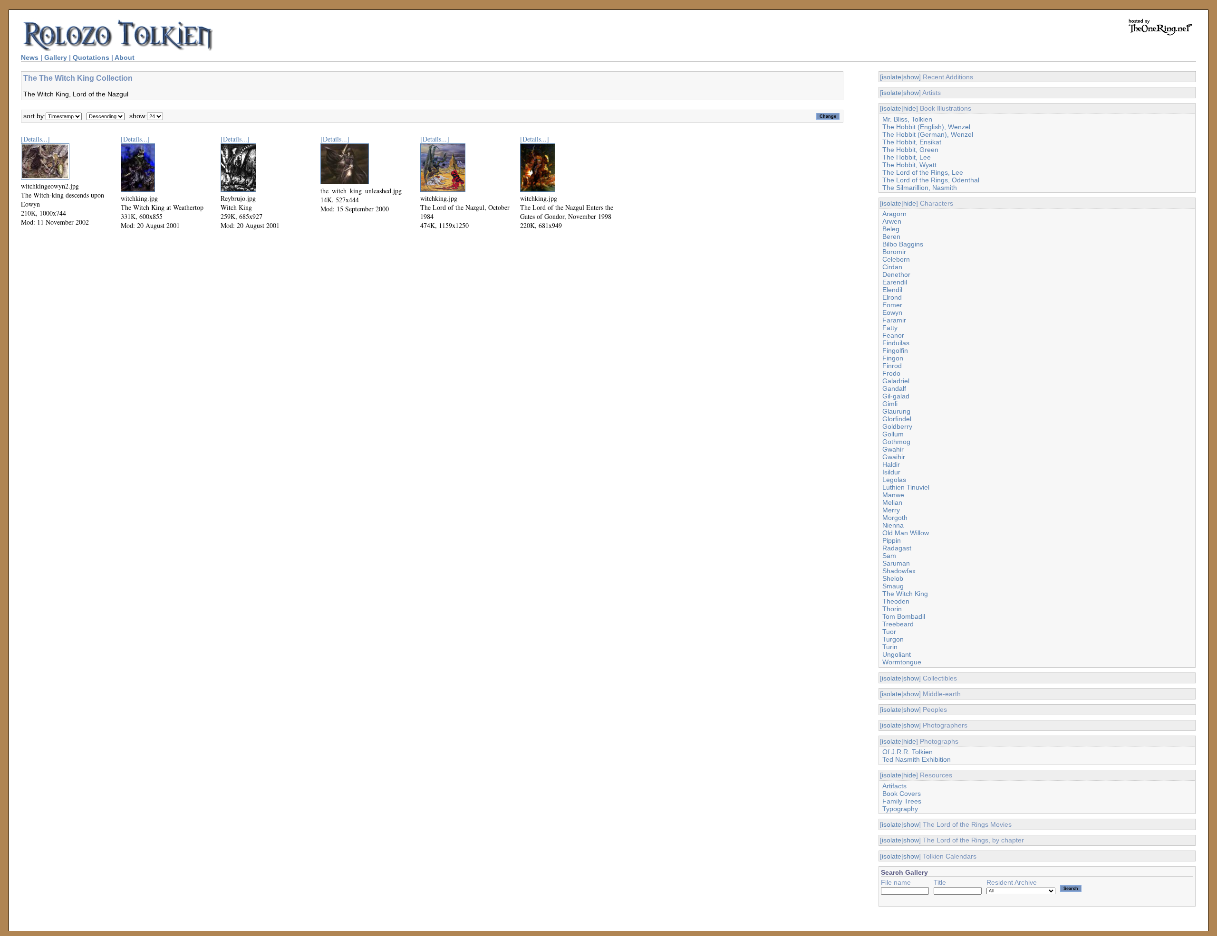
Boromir (894, 251)
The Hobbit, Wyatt (909, 165)
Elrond (892, 297)
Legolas (894, 479)
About (125, 57)
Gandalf (894, 388)
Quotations (91, 57)
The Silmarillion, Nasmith (919, 187)
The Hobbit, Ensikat (911, 142)
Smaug (893, 586)
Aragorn (894, 213)
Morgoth (895, 517)
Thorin (892, 609)
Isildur (891, 472)
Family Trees (901, 801)
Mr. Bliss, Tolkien (907, 119)
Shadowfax (899, 571)
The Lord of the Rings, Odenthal (930, 180)
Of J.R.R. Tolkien (907, 752)
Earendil (894, 282)
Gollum (893, 434)
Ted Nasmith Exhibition (916, 759)
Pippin (891, 540)
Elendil (892, 289)
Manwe (893, 495)
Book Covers (901, 793)
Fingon (892, 358)
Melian (892, 502)
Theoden (895, 601)
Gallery (55, 57)
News (30, 57)
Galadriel (895, 381)
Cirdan (892, 267)
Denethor (896, 274)
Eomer (892, 305)
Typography (900, 809)
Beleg (890, 229)
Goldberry (897, 426)
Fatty (890, 327)
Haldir (891, 464)
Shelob (892, 578)
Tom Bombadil (903, 616)
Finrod (892, 365)
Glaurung (896, 411)
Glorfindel (896, 419)
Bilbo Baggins (902, 244)
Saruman (896, 563)
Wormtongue (901, 662)
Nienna (893, 525)
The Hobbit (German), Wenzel (927, 134)
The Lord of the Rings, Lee (922, 172)
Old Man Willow (905, 533)
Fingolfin (895, 350)
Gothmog (896, 441)
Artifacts (894, 786)
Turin (890, 647)
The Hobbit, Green (910, 149)
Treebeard (898, 624)
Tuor (889, 631)
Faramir (894, 320)
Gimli (890, 403)
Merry (891, 510)
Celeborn (896, 259)
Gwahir (893, 449)
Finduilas (895, 343)
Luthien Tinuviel (905, 487)
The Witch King (905, 593)
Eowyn (892, 312)
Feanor (893, 335)
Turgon (893, 639)
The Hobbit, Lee (906, 157)
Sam (889, 555)
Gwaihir (893, 457)
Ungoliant (896, 654)
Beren (891, 236)
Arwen (891, 221)
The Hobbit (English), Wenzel (926, 127)
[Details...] (35, 138)
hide (909, 108)
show (911, 77)
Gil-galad (895, 396)
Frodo (891, 373)
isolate (891, 77)
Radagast (896, 548)
